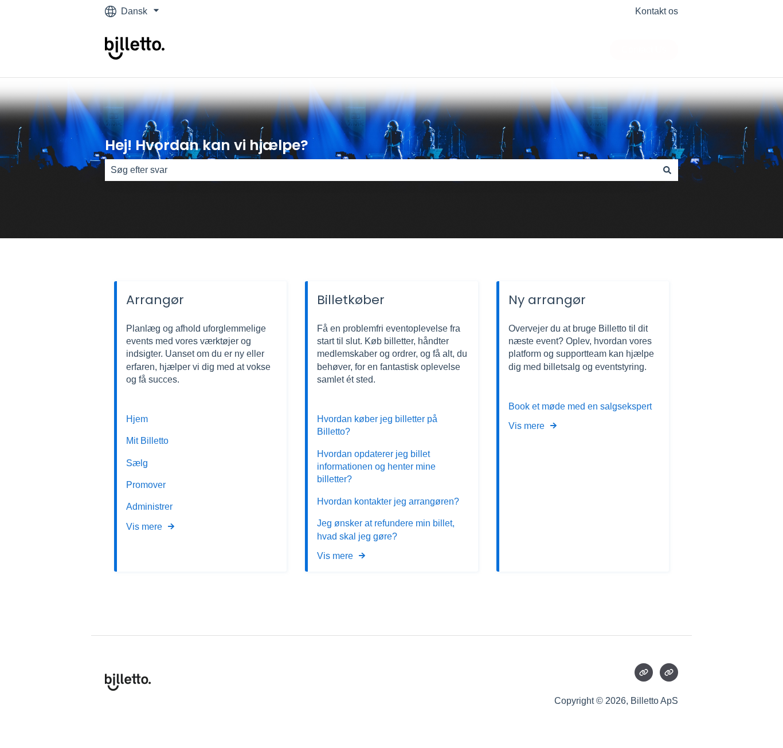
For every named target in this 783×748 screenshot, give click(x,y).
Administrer (149, 506)
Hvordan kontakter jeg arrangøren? (388, 501)
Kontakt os (656, 11)
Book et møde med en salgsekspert (580, 406)
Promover (146, 485)
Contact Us (644, 49)
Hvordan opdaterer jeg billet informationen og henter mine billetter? (376, 467)
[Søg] (667, 170)
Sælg (137, 463)
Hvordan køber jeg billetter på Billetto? (377, 425)
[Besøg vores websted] (644, 672)
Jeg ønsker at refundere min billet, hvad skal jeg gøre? (386, 529)
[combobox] (380, 170)
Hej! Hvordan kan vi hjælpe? (206, 145)
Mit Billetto (148, 441)
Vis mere (144, 527)
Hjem (138, 419)
